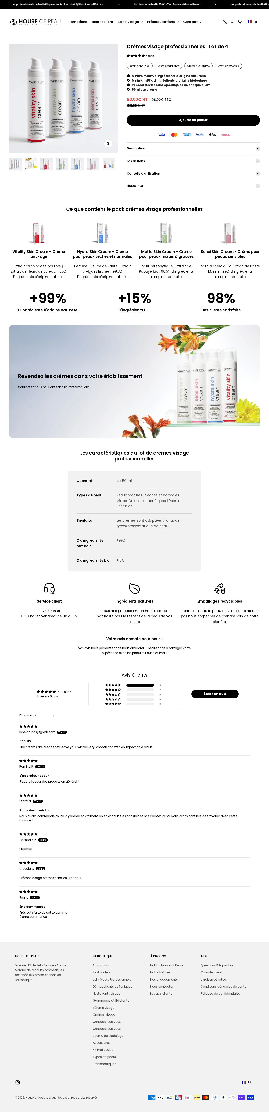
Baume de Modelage (108, 1036)
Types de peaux (104, 1057)
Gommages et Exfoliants (111, 1000)
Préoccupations (161, 21)
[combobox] (252, 22)
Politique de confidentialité (220, 993)
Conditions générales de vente (224, 986)
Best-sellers (102, 21)
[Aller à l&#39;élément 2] (31, 164)
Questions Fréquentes (217, 965)
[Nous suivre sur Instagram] (17, 1082)
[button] (136, 56)
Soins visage (128, 21)
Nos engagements (164, 979)
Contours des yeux (107, 1022)
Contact (190, 21)
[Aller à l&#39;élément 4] (62, 164)
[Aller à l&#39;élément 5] (77, 164)
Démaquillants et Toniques (112, 986)
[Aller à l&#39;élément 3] (46, 164)
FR (255, 21)
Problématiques (104, 1064)
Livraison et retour (214, 979)
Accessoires (101, 1043)
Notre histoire (160, 972)
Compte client (211, 972)
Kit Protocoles (103, 1050)
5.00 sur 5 (64, 692)
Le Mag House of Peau (166, 965)
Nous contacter (161, 986)
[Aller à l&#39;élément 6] (93, 164)
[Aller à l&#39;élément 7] (109, 164)
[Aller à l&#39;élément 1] (15, 164)
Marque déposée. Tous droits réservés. (72, 1098)
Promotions (77, 21)
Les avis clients (161, 993)
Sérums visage (103, 1008)
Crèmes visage (104, 1014)
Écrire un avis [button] (215, 694)
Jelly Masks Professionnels (112, 979)
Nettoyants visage (107, 993)
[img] (28, 726)
